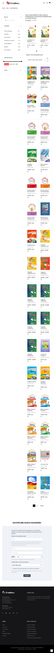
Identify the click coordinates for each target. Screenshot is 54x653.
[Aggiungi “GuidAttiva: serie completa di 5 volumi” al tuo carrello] (28, 89)
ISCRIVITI (27, 575)
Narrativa (12, 46)
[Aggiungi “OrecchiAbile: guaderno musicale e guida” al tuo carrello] (28, 499)
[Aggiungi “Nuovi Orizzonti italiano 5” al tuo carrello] (41, 171)
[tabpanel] (32, 36)
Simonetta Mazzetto (45, 494)
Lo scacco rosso (44, 464)
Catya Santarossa (45, 139)
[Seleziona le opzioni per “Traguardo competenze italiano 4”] (41, 307)
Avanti (41, 505)
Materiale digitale (7, 633)
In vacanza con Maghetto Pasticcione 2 (44, 41)
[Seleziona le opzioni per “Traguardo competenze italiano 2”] (41, 334)
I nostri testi (5, 629)
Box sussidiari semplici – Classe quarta (31, 107)
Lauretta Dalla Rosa (31, 43)
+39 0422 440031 (8, 602)
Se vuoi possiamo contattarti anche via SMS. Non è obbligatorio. (22, 559)
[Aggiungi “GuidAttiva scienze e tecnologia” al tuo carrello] (41, 89)
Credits (34, 649)
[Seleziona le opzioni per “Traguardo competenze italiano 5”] (28, 307)
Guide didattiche (12, 43)
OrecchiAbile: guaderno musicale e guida (31, 493)
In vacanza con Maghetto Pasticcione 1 (30, 41)
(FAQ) (37, 598)
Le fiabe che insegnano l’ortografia (43, 355)
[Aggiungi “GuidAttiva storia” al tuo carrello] (28, 251)
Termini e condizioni (31, 631)
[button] (3, 3)
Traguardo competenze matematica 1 (44, 273)
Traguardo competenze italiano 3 (30, 328)
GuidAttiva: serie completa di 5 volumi (31, 83)
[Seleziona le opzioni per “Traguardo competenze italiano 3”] (28, 334)
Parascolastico (12, 37)
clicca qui (33, 599)
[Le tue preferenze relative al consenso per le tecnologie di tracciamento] (51, 650)
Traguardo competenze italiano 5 (30, 301)
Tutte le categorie (11, 31)
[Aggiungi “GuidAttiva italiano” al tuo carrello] (28, 388)
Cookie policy (21, 649)
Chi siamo (5, 627)
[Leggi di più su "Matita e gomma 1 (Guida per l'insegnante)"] (28, 471)
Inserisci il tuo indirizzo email (18, 536)
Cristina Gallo (30, 494)
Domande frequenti (31, 629)
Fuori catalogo (12, 50)
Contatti (4, 635)
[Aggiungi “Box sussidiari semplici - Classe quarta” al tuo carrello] (28, 113)
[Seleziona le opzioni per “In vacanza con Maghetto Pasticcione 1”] (28, 47)
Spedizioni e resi (31, 635)
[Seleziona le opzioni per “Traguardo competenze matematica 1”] (41, 279)
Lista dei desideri (31, 627)
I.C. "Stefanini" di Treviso (46, 220)
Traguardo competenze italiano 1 (30, 355)
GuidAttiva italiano (31, 381)
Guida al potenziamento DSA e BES (45, 493)
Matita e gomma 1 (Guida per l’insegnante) (31, 465)
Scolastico (12, 34)
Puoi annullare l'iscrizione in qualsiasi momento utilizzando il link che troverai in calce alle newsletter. (26, 571)
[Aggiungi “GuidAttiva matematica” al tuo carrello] (41, 389)
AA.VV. (28, 108)
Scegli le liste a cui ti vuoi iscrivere (19, 562)
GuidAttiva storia (31, 245)
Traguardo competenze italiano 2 (43, 328)
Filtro (6, 64)
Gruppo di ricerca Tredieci (47, 112)
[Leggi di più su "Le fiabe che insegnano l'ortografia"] (41, 361)
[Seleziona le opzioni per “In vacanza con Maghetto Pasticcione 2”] (41, 47)
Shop (7, 8)
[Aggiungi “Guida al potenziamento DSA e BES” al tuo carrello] (41, 499)
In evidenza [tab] (28, 20)
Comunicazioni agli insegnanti (34, 637)
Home (3, 8)
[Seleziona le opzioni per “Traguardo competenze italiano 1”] (28, 361)
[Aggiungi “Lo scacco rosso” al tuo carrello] (41, 470)
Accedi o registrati (31, 624)
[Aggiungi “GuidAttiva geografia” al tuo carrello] (28, 171)
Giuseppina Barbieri (45, 275)
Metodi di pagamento (32, 633)
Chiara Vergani (44, 466)
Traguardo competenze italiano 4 (43, 301)
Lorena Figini (30, 84)
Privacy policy (28, 649)
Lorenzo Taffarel (31, 412)
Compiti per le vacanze (12, 40)
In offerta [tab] (34, 20)
